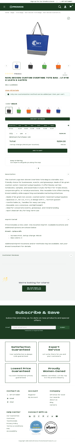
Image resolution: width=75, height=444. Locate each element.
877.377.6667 (67, 1)
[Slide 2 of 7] (30, 66)
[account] (65, 7)
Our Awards (55, 397)
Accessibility (12, 431)
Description (10, 174)
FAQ (8, 428)
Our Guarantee (13, 416)
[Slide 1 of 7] (16, 66)
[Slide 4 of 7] (58, 66)
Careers (53, 405)
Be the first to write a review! (34, 288)
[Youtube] (56, 416)
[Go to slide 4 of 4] (6, 65)
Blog (51, 402)
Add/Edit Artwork (37, 118)
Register (32, 394)
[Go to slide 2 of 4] (68, 65)
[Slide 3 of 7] (44, 66)
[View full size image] (68, 18)
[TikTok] (47, 416)
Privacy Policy (12, 423)
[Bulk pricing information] (68, 125)
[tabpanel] (37, 161)
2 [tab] (38, 168)
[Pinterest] (43, 416)
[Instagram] (34, 416)
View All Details (12, 90)
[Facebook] (38, 416)
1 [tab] (36, 168)
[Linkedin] (29, 416)
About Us (53, 400)
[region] (13, 73)
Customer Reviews (10, 255)
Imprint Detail (11, 219)
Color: (11, 104)
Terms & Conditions (15, 426)
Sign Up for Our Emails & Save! (42, 1)
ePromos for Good (57, 394)
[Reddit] (52, 416)
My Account (33, 397)
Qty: (11, 133)
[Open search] (60, 7)
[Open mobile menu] (4, 7)
